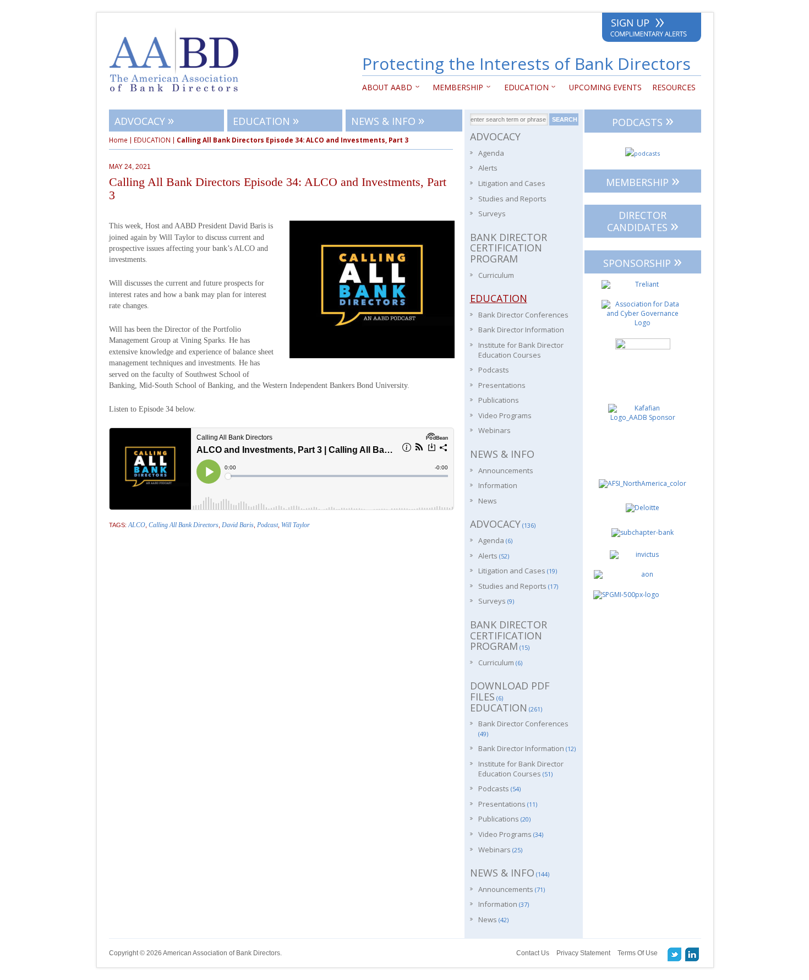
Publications (498, 400)
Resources (674, 87)
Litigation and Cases (511, 183)
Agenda (491, 153)
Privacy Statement (583, 953)
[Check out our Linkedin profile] (692, 954)
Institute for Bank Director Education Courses (521, 350)
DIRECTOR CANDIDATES (643, 222)
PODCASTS (643, 120)
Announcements (505, 470)
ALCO (136, 525)
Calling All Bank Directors (183, 525)
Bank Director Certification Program (508, 248)
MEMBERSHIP (643, 180)
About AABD (387, 87)
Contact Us (532, 953)
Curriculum (496, 275)
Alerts (488, 168)
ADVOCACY (144, 120)
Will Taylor (295, 525)
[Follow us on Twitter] (675, 954)
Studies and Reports (512, 199)
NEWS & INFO (387, 120)
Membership (456, 87)
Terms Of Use (637, 953)
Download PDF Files (510, 691)
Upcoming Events (605, 87)
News (487, 501)
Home (118, 140)
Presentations (502, 385)
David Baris (238, 525)
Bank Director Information (521, 330)
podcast (267, 525)
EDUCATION (524, 87)
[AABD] (179, 96)
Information (497, 485)
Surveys (492, 213)
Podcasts (493, 370)
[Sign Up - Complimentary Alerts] (651, 29)
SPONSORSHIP (642, 261)
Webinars (494, 430)
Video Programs (505, 415)
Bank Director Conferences (523, 315)
